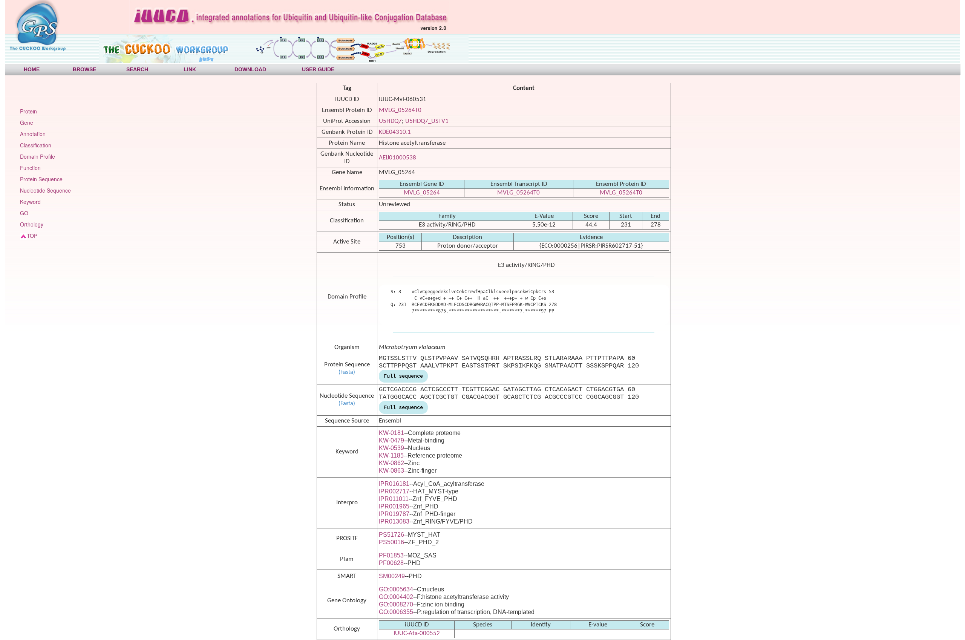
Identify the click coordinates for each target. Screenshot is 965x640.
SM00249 (392, 576)
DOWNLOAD (250, 69)
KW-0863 (391, 470)
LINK (190, 69)
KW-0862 (391, 463)
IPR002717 (394, 491)
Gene (26, 122)
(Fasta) (347, 372)
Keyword (30, 201)
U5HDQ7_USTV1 (427, 121)
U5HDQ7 (390, 121)
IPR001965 (394, 506)
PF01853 (391, 555)
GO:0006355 (396, 612)
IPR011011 (394, 499)
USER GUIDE (318, 69)
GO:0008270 (396, 604)
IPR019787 (394, 514)
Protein (28, 111)
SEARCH (137, 69)
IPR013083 (394, 521)
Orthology (31, 224)
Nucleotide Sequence (45, 190)
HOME (32, 69)
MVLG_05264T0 (400, 110)
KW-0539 (391, 448)
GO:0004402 (396, 597)
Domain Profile (37, 156)
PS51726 (391, 534)
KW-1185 (391, 455)
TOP (32, 235)
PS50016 (391, 542)
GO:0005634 (396, 589)
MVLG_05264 (422, 193)
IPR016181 (394, 484)
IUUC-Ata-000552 (417, 633)
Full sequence (403, 376)
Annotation (33, 134)
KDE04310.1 (395, 132)
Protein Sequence (41, 179)
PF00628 (391, 563)
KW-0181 (391, 433)
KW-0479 (391, 440)
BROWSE (84, 69)
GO (24, 213)
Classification (35, 145)
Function (30, 167)
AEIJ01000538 (397, 158)
